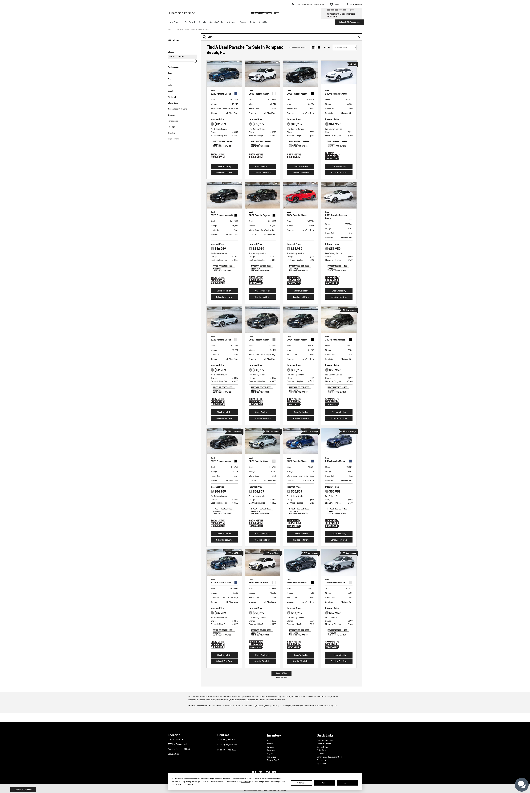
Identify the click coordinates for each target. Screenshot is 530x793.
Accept (347, 783)
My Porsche (321, 763)
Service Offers (322, 747)
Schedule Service (324, 743)
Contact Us (321, 760)
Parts (252, 22)
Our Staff (320, 753)
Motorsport (231, 22)
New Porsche (175, 22)
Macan (270, 743)
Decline (324, 783)
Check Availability (224, 166)
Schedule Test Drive (224, 172)
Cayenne (270, 747)
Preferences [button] (189, 785)
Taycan (270, 753)
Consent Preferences (23, 789)
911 (268, 740)
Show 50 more (281, 677)
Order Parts (321, 750)
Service (243, 22)
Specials (202, 22)
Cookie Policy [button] (246, 782)
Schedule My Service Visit (349, 22)
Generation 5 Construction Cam (329, 757)
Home (170, 29)
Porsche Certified (274, 760)
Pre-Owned (190, 22)
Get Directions (173, 754)
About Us (263, 22)
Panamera (271, 750)
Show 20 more (281, 673)
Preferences (301, 783)
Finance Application (324, 740)
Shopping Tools (216, 22)
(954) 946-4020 (229, 739)
